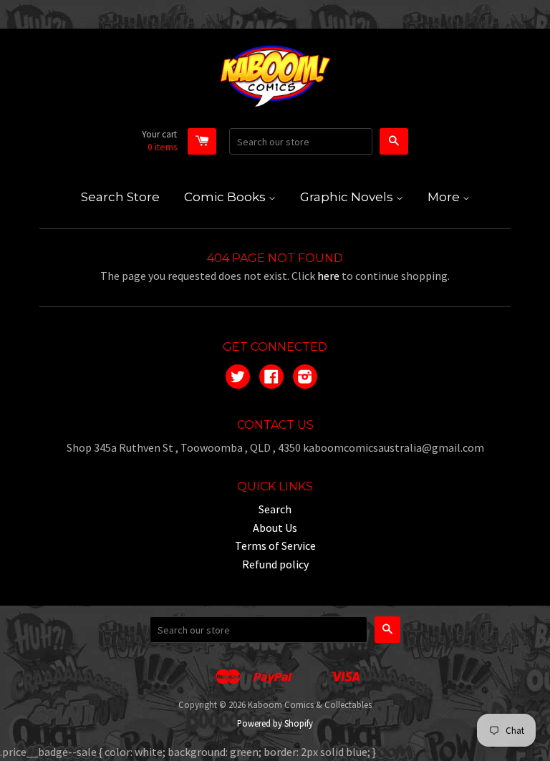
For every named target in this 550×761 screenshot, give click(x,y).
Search (275, 509)
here (328, 275)
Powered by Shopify (275, 723)
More (445, 197)
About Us (275, 527)
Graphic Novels (348, 197)
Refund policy (275, 564)
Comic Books (226, 197)
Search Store (120, 197)
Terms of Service (275, 545)
